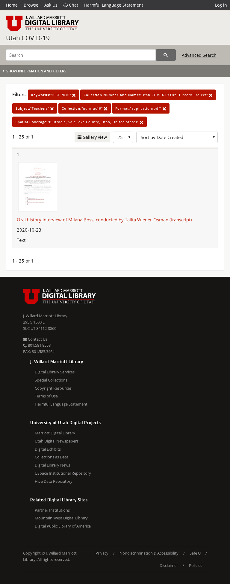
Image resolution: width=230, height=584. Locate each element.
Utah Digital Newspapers (56, 441)
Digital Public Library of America (63, 526)
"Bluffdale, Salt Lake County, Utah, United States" (78, 122)
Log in (221, 5)
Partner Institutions (52, 510)
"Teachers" (33, 108)
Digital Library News (52, 465)
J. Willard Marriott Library (45, 315)
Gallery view (94, 137)
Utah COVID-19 (28, 38)
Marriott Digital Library (55, 433)
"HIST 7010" (51, 95)
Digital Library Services (55, 372)
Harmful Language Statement (113, 5)
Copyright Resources (53, 388)
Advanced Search (199, 55)
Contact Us (37, 339)
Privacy (102, 553)
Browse (31, 5)
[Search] (166, 55)
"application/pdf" (139, 108)
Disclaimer (169, 565)
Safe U (195, 553)
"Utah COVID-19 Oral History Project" (146, 95)
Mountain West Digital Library (61, 518)
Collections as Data (51, 457)
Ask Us (51, 5)
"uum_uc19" (83, 108)
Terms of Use (46, 396)
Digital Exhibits (48, 449)
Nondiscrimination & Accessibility (148, 553)
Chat (73, 5)
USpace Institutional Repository (63, 473)
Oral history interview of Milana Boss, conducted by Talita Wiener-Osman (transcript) (104, 220)
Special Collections (51, 380)
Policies (195, 565)
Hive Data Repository (53, 481)
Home (12, 5)
